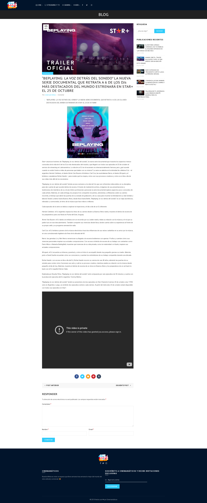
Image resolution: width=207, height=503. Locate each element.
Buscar (160, 31)
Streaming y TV (53, 5)
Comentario (46, 404)
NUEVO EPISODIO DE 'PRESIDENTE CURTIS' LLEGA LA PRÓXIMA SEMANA (154, 72)
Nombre (45, 429)
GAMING (67, 5)
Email (88, 376)
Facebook (76, 376)
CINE (39, 5)
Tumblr (99, 376)
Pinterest (93, 376)
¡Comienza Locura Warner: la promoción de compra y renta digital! (155, 82)
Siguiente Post (122, 385)
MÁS (77, 5)
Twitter (82, 376)
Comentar (61, 95)
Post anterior (52, 385)
